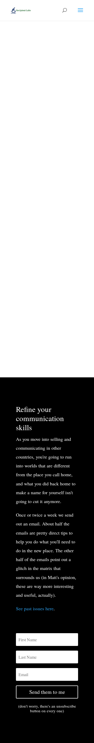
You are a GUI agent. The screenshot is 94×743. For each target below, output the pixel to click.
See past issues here (35, 608)
